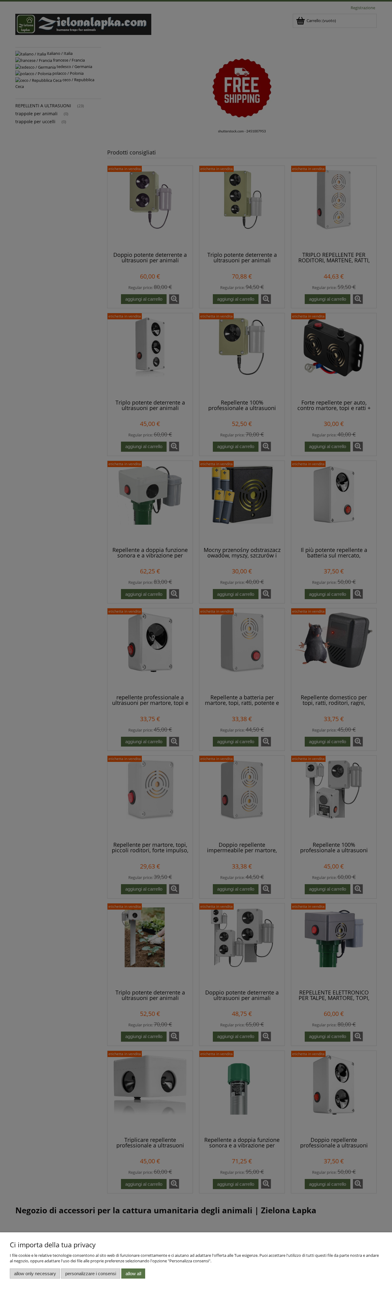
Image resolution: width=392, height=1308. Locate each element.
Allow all (133, 1273)
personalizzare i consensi (90, 1273)
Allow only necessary (35, 1273)
